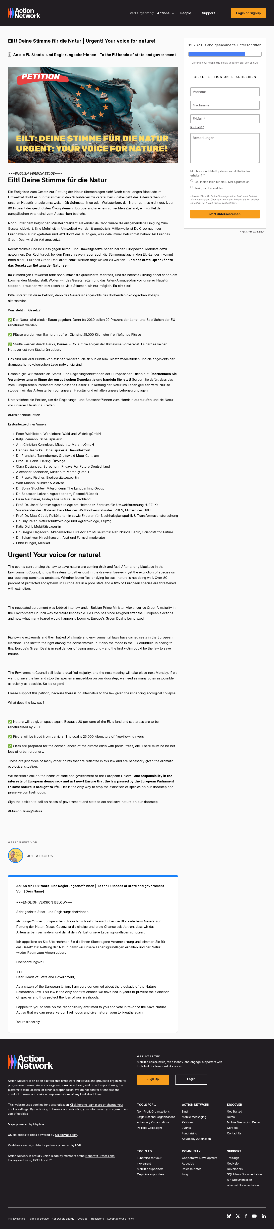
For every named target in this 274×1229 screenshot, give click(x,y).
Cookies (82, 1218)
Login (191, 1079)
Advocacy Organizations (153, 1122)
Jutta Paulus (40, 856)
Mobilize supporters (150, 1169)
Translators (97, 1218)
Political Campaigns (149, 1128)
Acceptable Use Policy (120, 1218)
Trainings (233, 1158)
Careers (232, 1128)
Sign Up (153, 1079)
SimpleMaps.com (66, 1134)
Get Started (234, 1111)
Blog (185, 1174)
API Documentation (239, 1179)
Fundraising (189, 1133)
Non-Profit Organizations (153, 1111)
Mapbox (38, 1124)
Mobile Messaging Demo (243, 1122)
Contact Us (234, 1133)
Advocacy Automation (196, 1138)
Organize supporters (150, 1174)
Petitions (187, 1122)
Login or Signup (248, 13)
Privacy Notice (16, 1218)
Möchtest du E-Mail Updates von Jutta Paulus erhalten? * (220, 173)
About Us (188, 1163)
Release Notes (191, 1169)
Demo (231, 1117)
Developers (235, 1169)
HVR (78, 1145)
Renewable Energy (63, 1218)
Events (186, 1128)
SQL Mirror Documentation (244, 1174)
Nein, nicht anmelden (209, 188)
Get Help (233, 1163)
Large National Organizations (156, 1117)
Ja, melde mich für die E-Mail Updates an (222, 182)
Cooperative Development (199, 1158)
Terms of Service (38, 1218)
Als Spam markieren (253, 232)
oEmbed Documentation (243, 1185)
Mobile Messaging (194, 1117)
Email (185, 1111)
